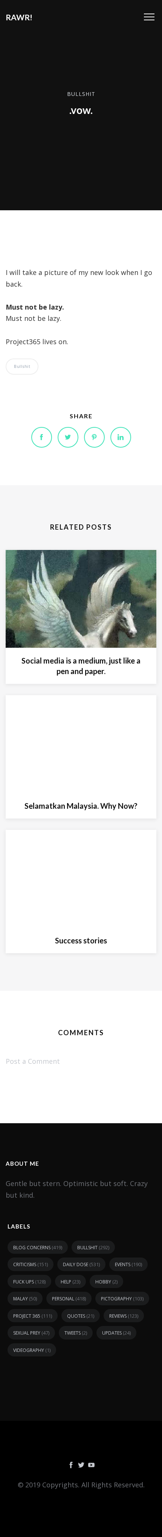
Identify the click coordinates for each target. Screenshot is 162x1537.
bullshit (81, 93)
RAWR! (19, 17)
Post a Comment (33, 1061)
